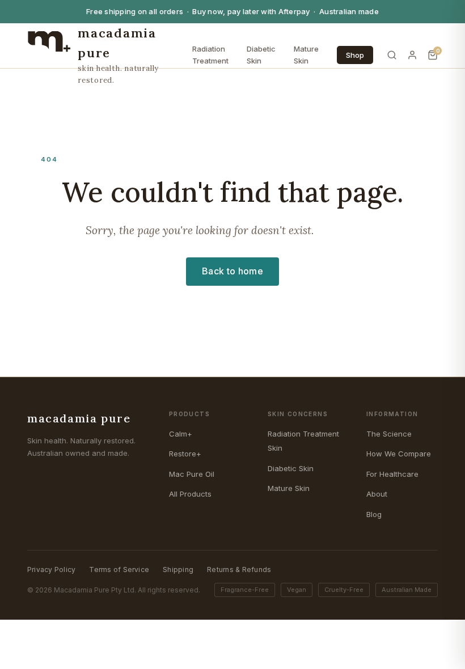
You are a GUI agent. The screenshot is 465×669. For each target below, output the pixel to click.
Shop (355, 55)
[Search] (392, 55)
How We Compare (398, 453)
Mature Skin (306, 54)
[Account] (412, 55)
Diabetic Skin (261, 54)
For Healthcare (392, 474)
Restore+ (185, 453)
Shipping (178, 569)
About (376, 493)
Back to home (232, 271)
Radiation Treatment (210, 54)
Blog (374, 514)
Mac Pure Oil (191, 474)
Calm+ (180, 433)
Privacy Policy (51, 569)
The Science (389, 433)
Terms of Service (119, 569)
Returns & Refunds (239, 569)
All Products (190, 493)
